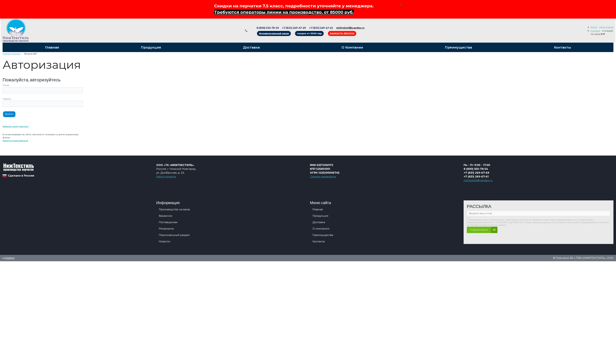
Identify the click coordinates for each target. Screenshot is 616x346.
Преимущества (322, 235)
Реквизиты (166, 228)
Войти (594, 27)
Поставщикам (168, 222)
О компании (320, 228)
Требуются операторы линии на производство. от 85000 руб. (284, 12)
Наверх (9, 258)
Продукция (320, 215)
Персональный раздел (174, 235)
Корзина (595, 30)
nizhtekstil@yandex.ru (478, 180)
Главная (317, 209)
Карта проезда (166, 176)
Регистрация (606, 27)
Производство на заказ (174, 209)
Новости (164, 241)
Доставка (318, 222)
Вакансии (165, 215)
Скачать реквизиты (323, 176)
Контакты (318, 241)
